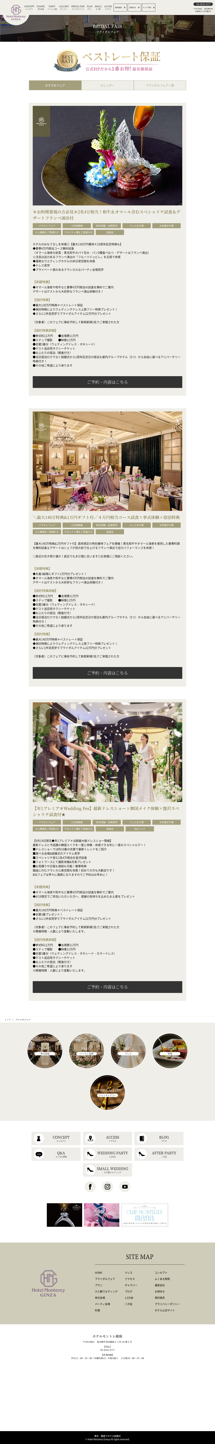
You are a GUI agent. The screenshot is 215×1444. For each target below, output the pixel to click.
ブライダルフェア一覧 (160, 85)
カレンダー (107, 85)
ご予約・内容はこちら (107, 382)
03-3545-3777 (204, 4)
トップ (7, 1019)
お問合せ (132, 7)
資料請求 (118, 7)
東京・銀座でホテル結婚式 (107, 1435)
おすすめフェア (55, 85)
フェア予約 (146, 7)
